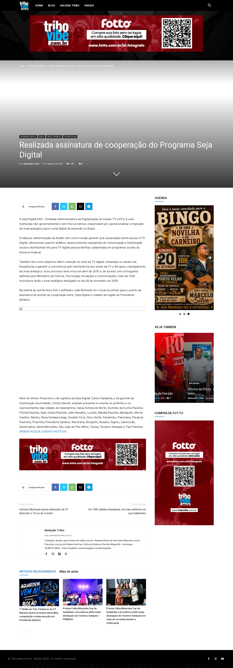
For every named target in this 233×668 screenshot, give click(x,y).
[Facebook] (55, 206)
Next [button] (209, 257)
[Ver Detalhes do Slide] (184, 257)
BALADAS (165, 383)
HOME (39, 5)
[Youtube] (222, 658)
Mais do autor (69, 571)
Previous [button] (159, 257)
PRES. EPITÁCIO (54, 136)
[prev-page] (21, 630)
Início (22, 65)
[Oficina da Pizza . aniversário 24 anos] (184, 368)
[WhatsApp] (72, 206)
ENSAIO (89, 5)
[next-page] (27, 630)
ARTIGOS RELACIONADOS (37, 571)
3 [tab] (188, 314)
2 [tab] (184, 314)
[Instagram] (54, 554)
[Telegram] (88, 206)
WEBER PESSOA (29, 431)
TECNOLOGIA (70, 136)
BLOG (51, 5)
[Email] (80, 206)
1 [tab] (180, 314)
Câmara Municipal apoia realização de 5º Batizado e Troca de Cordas (43, 511)
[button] (209, 5)
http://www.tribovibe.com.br (58, 535)
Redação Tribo (31, 163)
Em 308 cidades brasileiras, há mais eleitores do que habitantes (117, 511)
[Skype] (61, 554)
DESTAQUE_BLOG (37, 65)
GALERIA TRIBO (69, 5)
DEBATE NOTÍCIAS (55, 431)
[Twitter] (63, 206)
